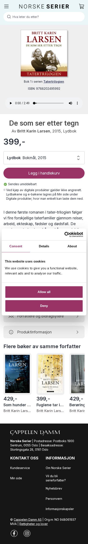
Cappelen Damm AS (28, 519)
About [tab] (72, 246)
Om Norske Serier (58, 468)
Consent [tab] (15, 246)
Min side (16, 478)
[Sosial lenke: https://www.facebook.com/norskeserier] (14, 533)
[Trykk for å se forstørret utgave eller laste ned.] (44, 53)
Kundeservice (20, 468)
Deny (44, 306)
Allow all (44, 292)
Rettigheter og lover (33, 524)
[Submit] (8, 16)
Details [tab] (44, 246)
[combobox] (44, 16)
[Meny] (6, 6)
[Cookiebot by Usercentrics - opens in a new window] (64, 234)
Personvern (54, 498)
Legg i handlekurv (44, 173)
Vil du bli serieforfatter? (56, 478)
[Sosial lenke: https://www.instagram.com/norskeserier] (27, 533)
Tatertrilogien (53, 81)
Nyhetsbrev (54, 488)
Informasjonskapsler (60, 509)
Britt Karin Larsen (33, 131)
